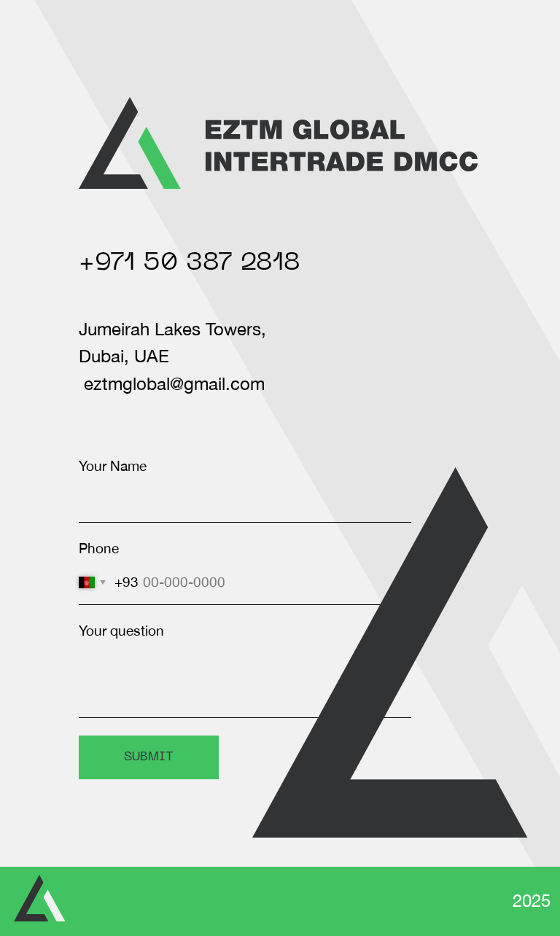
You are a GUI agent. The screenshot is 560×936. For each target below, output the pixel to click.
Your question (121, 631)
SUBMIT (149, 757)
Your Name (113, 466)
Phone (99, 548)
